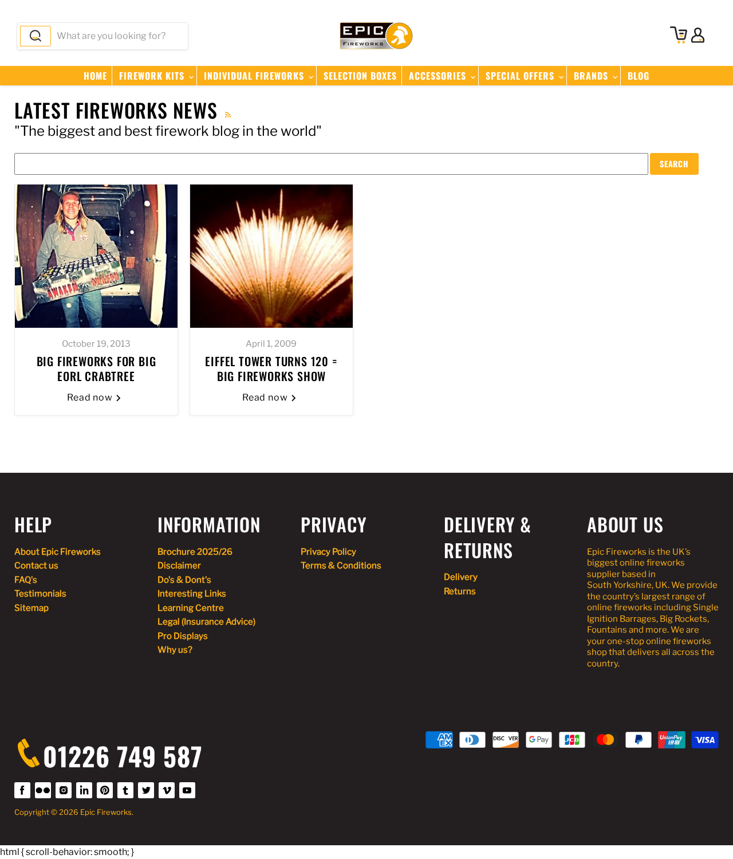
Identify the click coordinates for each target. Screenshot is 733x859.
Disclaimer (179, 565)
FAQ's (25, 580)
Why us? (174, 650)
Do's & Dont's (184, 580)
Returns (460, 591)
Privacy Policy (328, 552)
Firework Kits (153, 76)
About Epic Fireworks (57, 552)
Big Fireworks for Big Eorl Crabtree (96, 368)
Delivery (461, 577)
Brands (592, 76)
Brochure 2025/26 (194, 552)
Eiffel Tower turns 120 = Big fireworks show (271, 368)
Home (95, 76)
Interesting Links (191, 594)
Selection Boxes (360, 76)
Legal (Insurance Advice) (206, 622)
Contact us (36, 565)
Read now (91, 397)
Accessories (439, 76)
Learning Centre (190, 608)
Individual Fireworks (255, 76)
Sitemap (31, 608)
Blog (638, 76)
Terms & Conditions (341, 565)
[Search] (35, 36)
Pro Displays (182, 636)
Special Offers (521, 76)
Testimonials (40, 594)
